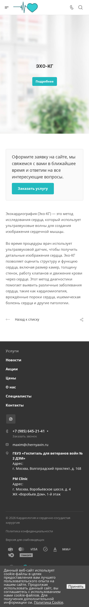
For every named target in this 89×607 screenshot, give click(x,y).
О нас (11, 387)
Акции (12, 369)
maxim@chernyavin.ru (30, 444)
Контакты (15, 405)
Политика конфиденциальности (29, 531)
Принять (76, 586)
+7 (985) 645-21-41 (29, 431)
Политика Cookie (48, 602)
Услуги (12, 350)
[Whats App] (10, 419)
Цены (11, 378)
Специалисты (19, 396)
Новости (13, 359)
